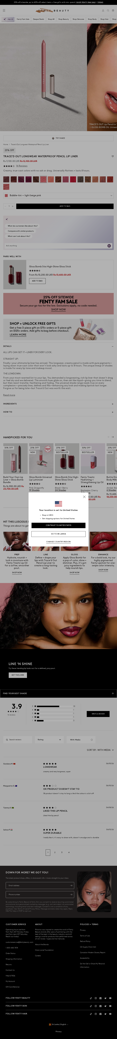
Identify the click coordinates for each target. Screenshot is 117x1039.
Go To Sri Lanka (58, 534)
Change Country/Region (58, 542)
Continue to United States (58, 525)
